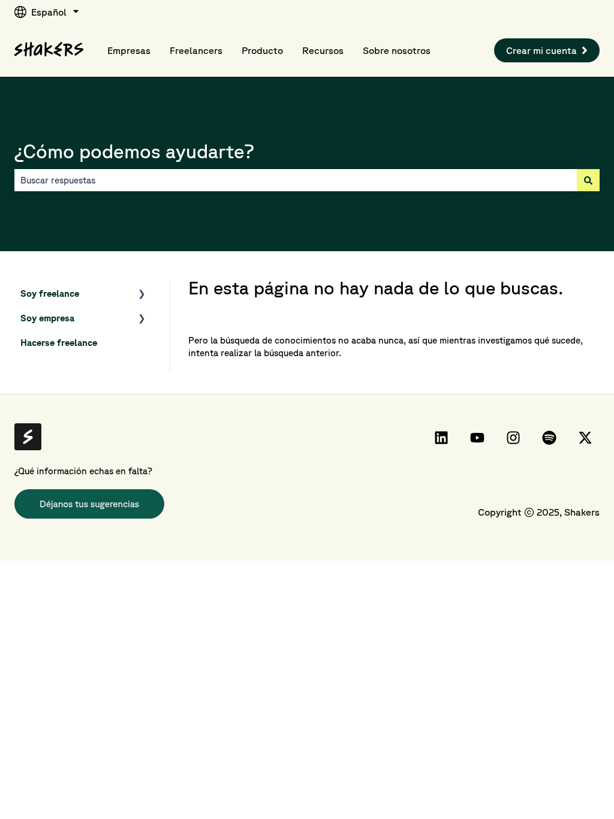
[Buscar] (588, 180)
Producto (262, 50)
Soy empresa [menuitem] (47, 318)
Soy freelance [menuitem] (49, 293)
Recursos (323, 50)
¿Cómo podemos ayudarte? (134, 151)
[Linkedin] (441, 437)
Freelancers (196, 50)
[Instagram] (513, 437)
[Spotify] (549, 437)
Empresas (129, 50)
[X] (585, 437)
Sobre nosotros (397, 50)
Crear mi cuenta (541, 50)
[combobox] (295, 180)
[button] (142, 294)
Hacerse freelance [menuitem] (58, 343)
